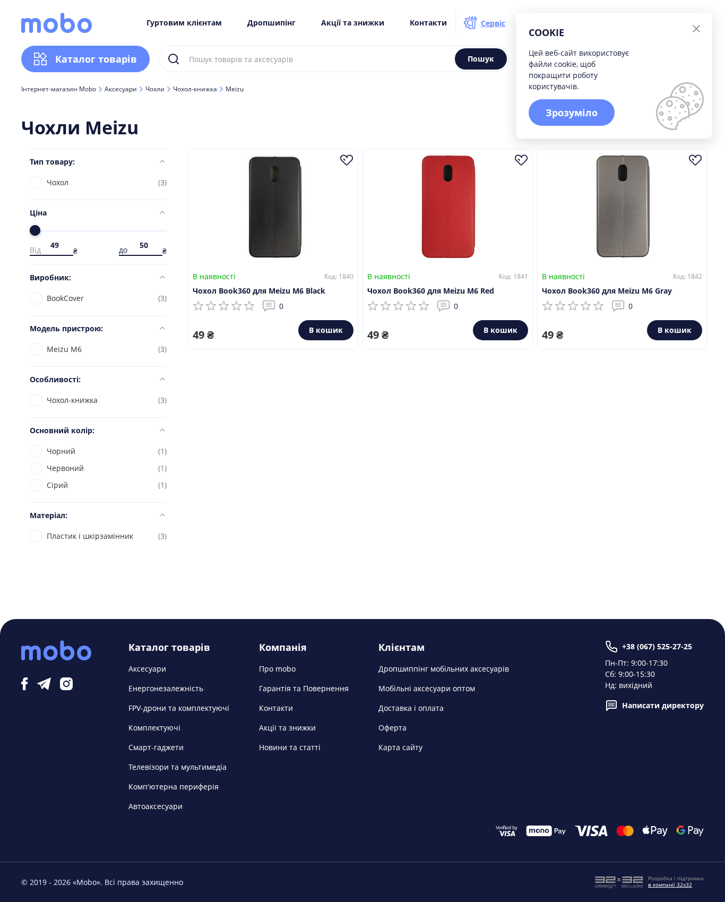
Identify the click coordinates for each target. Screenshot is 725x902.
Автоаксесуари (155, 806)
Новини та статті (290, 747)
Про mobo (277, 669)
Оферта (392, 728)
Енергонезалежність (165, 688)
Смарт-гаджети (156, 747)
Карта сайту (400, 747)
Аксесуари (121, 89)
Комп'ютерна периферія (173, 786)
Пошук (481, 59)
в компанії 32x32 (670, 884)
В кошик (326, 330)
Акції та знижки (352, 23)
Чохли (155, 89)
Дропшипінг (271, 23)
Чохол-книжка (195, 89)
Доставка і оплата (411, 708)
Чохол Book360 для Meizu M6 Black (259, 291)
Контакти (428, 23)
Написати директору (663, 705)
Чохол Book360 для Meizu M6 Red (430, 291)
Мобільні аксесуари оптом (426, 688)
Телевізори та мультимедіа (177, 767)
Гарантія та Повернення (304, 688)
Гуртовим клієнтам (184, 23)
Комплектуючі (154, 728)
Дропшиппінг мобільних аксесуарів (443, 669)
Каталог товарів (96, 59)
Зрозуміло (572, 112)
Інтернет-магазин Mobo (58, 89)
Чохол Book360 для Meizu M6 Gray (607, 291)
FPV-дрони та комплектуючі (178, 708)
